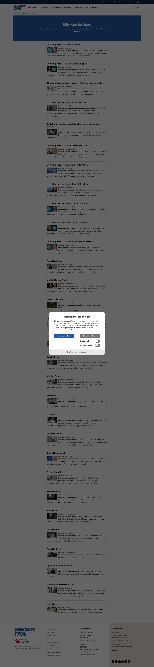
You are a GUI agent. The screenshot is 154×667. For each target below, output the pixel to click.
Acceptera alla (64, 336)
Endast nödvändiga (90, 336)
